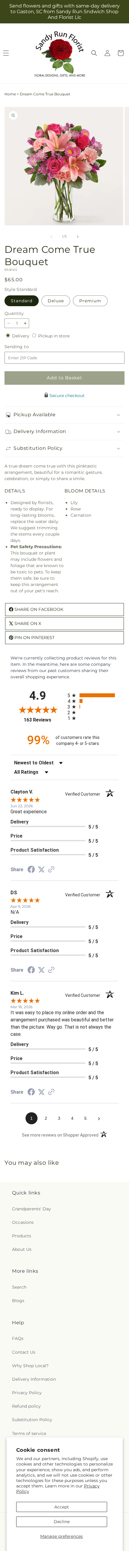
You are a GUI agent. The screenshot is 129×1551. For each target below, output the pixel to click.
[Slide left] (51, 236)
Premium (90, 300)
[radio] (93, 695)
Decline (62, 1521)
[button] (94, 53)
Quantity (14, 313)
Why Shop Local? (30, 1365)
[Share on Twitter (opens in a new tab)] (41, 869)
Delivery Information (34, 1379)
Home (10, 94)
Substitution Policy (32, 1419)
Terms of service (29, 1433)
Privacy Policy (27, 1392)
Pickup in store (54, 336)
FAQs (17, 1338)
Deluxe (56, 300)
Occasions (23, 1222)
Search (19, 1287)
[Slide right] (77, 236)
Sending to (25, 347)
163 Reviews (44, 720)
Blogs (18, 1300)
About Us (22, 1249)
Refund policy (26, 1406)
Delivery (21, 336)
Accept (61, 1507)
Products (21, 1236)
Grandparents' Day (31, 1209)
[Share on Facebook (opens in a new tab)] (31, 870)
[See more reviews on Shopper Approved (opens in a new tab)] (51, 870)
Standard (21, 300)
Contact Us (23, 1352)
